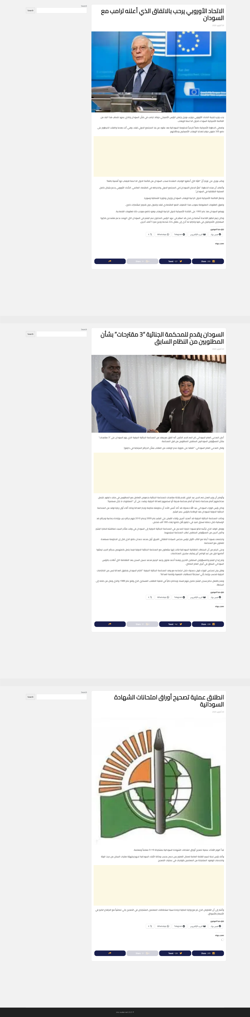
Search (84, 6)
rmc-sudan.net (122, 1012)
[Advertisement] (159, 156)
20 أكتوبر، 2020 (218, 25)
